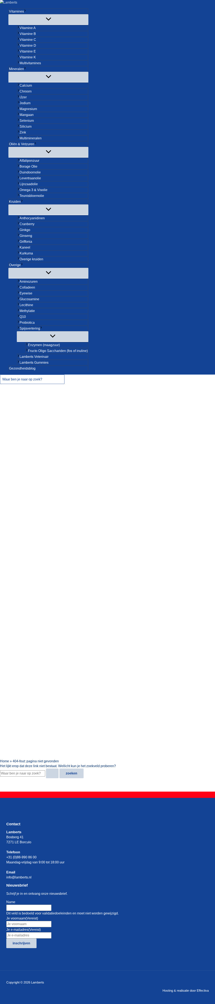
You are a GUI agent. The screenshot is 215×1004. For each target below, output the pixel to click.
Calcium (26, 85)
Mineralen (16, 69)
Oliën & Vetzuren (21, 144)
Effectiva (203, 990)
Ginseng (26, 236)
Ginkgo (25, 230)
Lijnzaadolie (29, 184)
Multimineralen (31, 138)
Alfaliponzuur (29, 160)
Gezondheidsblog (22, 368)
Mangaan (27, 115)
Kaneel (25, 247)
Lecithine (26, 305)
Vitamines (16, 11)
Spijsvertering (30, 328)
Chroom (25, 91)
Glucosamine (29, 299)
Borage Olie (28, 166)
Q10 (23, 316)
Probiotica (27, 322)
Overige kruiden (31, 259)
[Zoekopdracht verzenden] (52, 773)
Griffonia (26, 241)
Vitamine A (28, 28)
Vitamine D (28, 45)
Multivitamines (30, 63)
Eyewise (26, 293)
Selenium (27, 120)
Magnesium (28, 109)
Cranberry (27, 224)
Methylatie (27, 311)
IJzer (23, 97)
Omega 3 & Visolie (33, 190)
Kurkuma (26, 253)
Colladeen (27, 287)
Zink (23, 132)
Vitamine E (28, 51)
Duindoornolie (30, 172)
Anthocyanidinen (32, 218)
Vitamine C (28, 39)
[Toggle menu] (48, 19)
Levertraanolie (30, 178)
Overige (15, 265)
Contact (13, 824)
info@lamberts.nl (18, 877)
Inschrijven (21, 943)
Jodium (25, 103)
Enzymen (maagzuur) (44, 345)
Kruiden (15, 201)
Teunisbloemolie (32, 196)
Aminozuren (29, 281)
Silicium (25, 126)
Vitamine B (28, 34)
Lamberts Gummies (34, 362)
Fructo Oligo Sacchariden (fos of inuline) (58, 351)
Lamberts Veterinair (34, 356)
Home (4, 761)
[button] (25, 11)
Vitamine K (28, 57)
